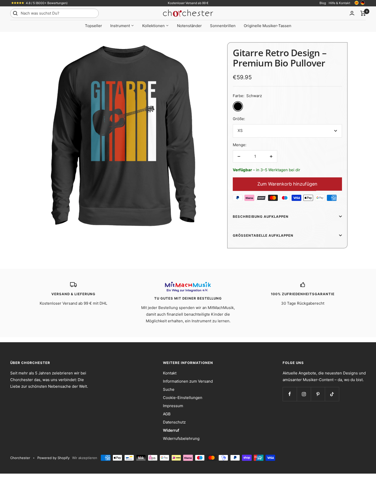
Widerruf (171, 430)
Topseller (93, 25)
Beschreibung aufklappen (261, 216)
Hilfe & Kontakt (339, 3)
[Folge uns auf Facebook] (290, 394)
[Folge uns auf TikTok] (332, 394)
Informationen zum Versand (188, 381)
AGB (167, 414)
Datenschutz (174, 422)
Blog (322, 3)
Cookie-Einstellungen (182, 397)
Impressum (173, 405)
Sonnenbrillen (223, 25)
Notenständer (189, 25)
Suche (168, 389)
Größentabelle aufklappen (263, 235)
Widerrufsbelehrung (181, 438)
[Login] (352, 13)
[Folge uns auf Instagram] (304, 394)
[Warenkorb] (363, 13)
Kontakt (169, 373)
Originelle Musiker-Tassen (267, 25)
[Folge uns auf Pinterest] (318, 394)
